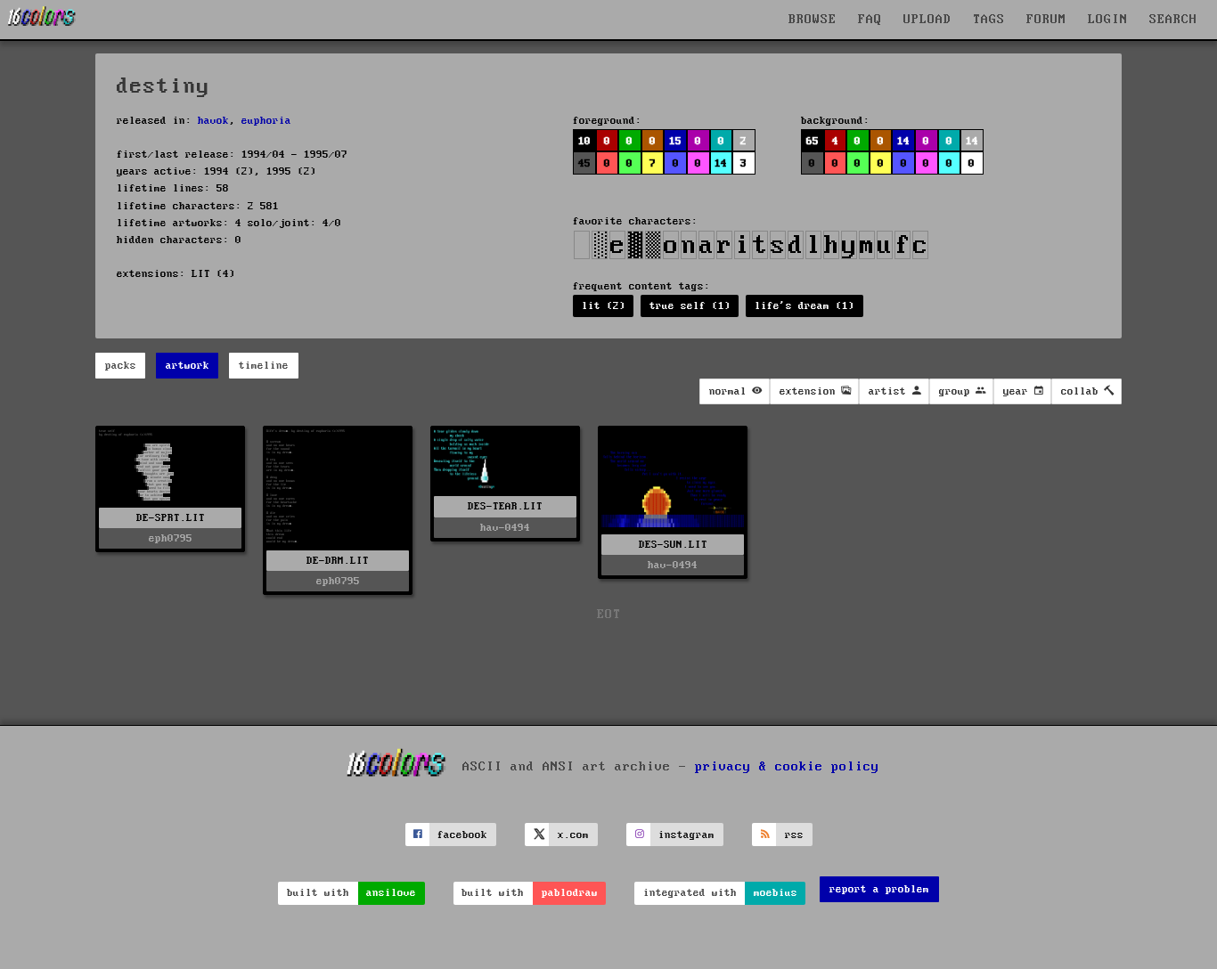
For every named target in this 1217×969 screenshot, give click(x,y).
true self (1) (690, 306)
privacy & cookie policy (787, 767)
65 (812, 141)
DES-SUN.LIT (673, 544)
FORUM (1046, 19)
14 (903, 141)
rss (794, 835)
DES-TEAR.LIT (505, 506)
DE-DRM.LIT (337, 560)
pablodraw (570, 893)
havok (213, 120)
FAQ (870, 19)
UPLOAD (927, 19)
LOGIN (1108, 19)
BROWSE (812, 19)
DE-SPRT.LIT (170, 518)
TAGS (989, 19)
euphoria (266, 120)
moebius (775, 893)
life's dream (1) (804, 306)
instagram (686, 835)
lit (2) (603, 306)
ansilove (391, 893)
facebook (462, 835)
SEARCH (1173, 19)
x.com (573, 835)
